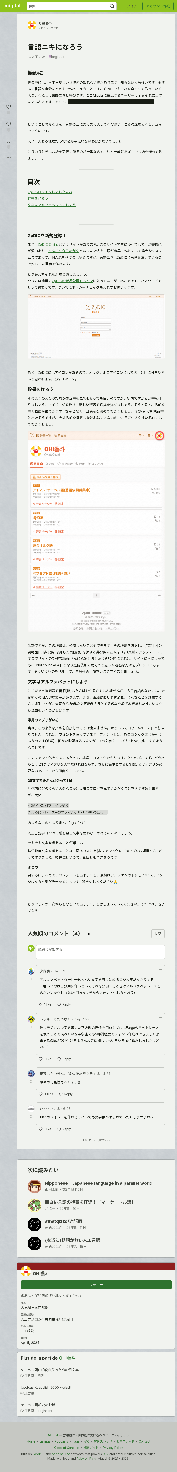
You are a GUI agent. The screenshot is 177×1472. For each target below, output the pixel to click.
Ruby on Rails (86, 1458)
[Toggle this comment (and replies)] (31, 978)
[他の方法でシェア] (8, 157)
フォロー (96, 1284)
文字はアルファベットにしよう (52, 205)
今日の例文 (70, 251)
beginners (57, 57)
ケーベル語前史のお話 (37, 1408)
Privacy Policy (113, 1448)
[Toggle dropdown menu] (160, 969)
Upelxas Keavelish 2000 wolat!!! (45, 1390)
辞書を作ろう (38, 198)
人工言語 (37, 57)
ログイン (130, 6)
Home (31, 1441)
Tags (75, 1441)
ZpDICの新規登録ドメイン (72, 281)
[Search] (112, 6)
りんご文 (55, 251)
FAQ (87, 1441)
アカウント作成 (158, 6)
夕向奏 (45, 971)
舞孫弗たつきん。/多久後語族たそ (66, 1074)
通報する (104, 1140)
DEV (106, 1454)
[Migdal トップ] (12, 6)
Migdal (53, 1435)
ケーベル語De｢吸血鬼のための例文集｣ (50, 1372)
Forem (37, 1454)
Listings (45, 1441)
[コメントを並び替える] (89, 934)
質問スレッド (103, 1441)
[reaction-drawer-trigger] (8, 109)
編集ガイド (91, 1448)
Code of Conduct (66, 1448)
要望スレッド (125, 1441)
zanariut (46, 1109)
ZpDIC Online (48, 244)
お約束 (86, 1140)
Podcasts (61, 1441)
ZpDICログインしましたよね (50, 192)
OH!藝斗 (45, 23)
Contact (144, 1441)
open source (61, 1454)
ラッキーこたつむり (55, 1019)
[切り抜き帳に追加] (9, 143)
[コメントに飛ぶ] (9, 126)
